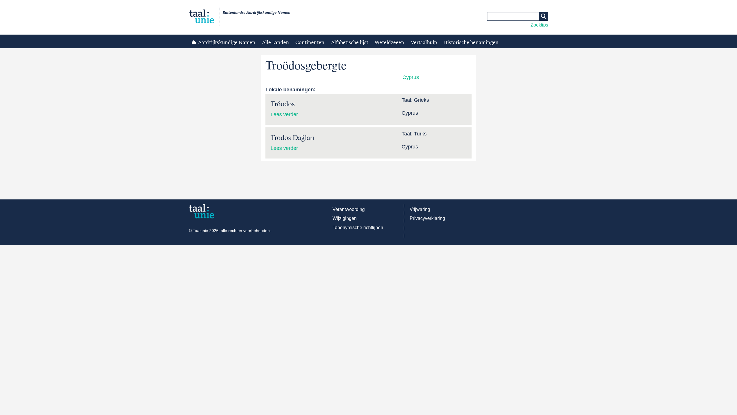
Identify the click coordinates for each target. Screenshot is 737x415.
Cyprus (410, 77)
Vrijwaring (420, 209)
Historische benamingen (471, 42)
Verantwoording (349, 209)
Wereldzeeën (389, 42)
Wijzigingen (345, 218)
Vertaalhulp (424, 42)
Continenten (309, 42)
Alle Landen (275, 42)
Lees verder (284, 114)
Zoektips (539, 24)
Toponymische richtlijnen (358, 227)
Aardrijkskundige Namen (226, 42)
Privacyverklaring (427, 218)
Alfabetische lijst (349, 42)
